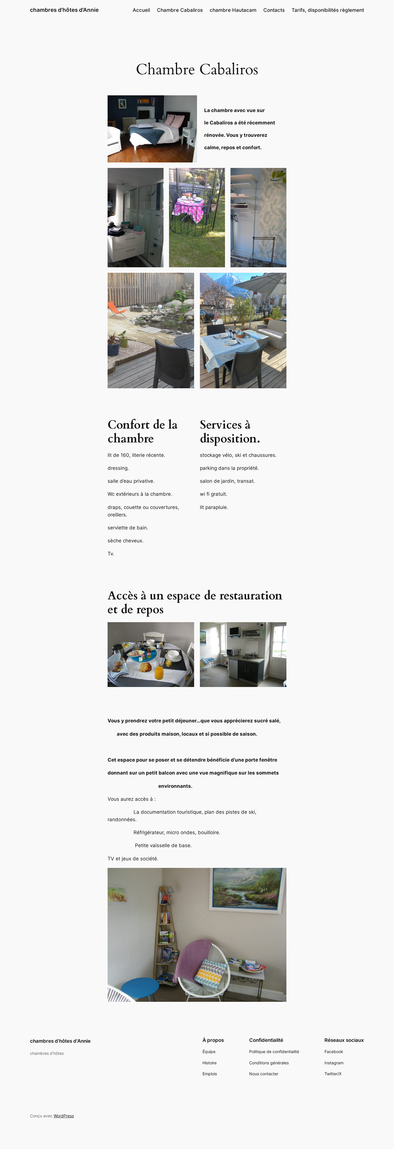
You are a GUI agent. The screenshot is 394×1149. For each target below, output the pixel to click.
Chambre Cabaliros (180, 10)
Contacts (274, 10)
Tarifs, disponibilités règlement (328, 10)
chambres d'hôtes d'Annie (64, 9)
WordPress (64, 1115)
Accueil (141, 10)
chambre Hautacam (233, 10)
